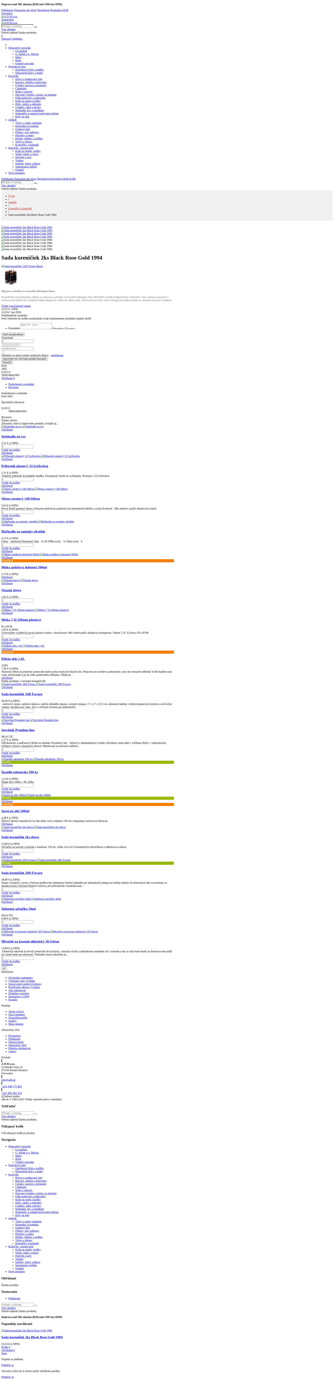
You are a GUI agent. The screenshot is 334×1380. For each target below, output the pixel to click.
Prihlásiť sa (7, 1365)
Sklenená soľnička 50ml (18, 909)
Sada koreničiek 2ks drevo (20, 837)
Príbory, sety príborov (27, 132)
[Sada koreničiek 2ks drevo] (33, 827)
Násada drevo (11, 590)
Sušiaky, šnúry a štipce (27, 163)
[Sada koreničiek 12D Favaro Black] (87, 266)
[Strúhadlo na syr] (22, 426)
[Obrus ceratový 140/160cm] (34, 488)
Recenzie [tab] (13, 387)
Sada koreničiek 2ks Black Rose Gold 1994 (32, 1337)
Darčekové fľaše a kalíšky (29, 69)
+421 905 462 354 (11, 1093)
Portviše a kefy (23, 157)
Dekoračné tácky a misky (29, 72)
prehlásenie (57, 355)
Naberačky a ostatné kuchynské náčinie (37, 113)
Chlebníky (21, 88)
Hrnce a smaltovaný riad (28, 79)
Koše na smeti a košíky (28, 101)
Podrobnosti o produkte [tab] (21, 384)
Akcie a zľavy (16, 1011)
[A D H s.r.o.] (9, 16)
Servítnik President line (17, 730)
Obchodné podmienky (20, 977)
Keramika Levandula (26, 126)
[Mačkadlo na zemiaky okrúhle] (37, 521)
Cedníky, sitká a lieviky (28, 107)
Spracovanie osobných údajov (24, 984)
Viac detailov (8, 29)
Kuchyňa (13, 76)
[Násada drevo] (19, 580)
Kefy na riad (22, 116)
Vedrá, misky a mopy (27, 154)
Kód (4, 396)
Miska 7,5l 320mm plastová (21, 620)
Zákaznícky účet (17, 1045)
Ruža (18, 60)
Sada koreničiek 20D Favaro (21, 873)
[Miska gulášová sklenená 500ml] (39, 554)
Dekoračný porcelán (19, 47)
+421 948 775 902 (11, 1086)
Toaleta (19, 160)
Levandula (21, 51)
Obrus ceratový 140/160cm (20, 498)
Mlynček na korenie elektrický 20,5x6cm (30, 941)
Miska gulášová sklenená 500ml (24, 567)
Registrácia (14, 1035)
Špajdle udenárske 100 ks (19, 772)
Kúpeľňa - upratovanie (20, 147)
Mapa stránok (15, 1023)
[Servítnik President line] (29, 720)
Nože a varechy (24, 91)
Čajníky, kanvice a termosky (30, 85)
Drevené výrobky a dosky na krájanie (36, 94)
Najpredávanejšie (17, 1017)
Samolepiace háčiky (26, 166)
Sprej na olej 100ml (15, 811)
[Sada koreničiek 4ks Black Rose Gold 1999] (87, 277)
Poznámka (14, 328)
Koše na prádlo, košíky (28, 151)
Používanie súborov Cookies (24, 987)
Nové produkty (16, 172)
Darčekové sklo (17, 66)
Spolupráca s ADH (18, 996)
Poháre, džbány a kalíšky (29, 138)
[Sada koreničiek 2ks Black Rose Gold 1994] (26, 227)
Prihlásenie (14, 1038)
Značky (12, 1020)
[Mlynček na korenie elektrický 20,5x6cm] (49, 931)
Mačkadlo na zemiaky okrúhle (23, 531)
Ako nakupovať (17, 990)
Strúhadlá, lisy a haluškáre (29, 110)
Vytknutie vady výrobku (21, 980)
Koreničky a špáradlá (27, 144)
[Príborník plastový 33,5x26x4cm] (40, 456)
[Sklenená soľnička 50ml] (31, 898)
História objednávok (19, 1048)
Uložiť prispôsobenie (13, 334)
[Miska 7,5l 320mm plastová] (35, 610)
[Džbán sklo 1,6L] (23, 645)
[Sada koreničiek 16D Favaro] (36, 684)
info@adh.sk (8, 1079)
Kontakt (12, 999)
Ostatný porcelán (24, 63)
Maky (18, 57)
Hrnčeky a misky (24, 135)
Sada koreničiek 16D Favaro (21, 694)
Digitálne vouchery (18, 993)
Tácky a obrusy (23, 141)
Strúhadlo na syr (13, 436)
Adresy (12, 1051)
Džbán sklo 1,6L (13, 659)
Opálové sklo (22, 129)
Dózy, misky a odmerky (28, 104)
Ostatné (19, 169)
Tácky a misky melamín (28, 122)
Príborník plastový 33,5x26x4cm (24, 466)
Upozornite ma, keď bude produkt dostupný (24, 359)
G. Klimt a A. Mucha (27, 54)
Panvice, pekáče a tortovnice (31, 82)
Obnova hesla (15, 1042)
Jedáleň (12, 119)
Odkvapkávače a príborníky (30, 97)
